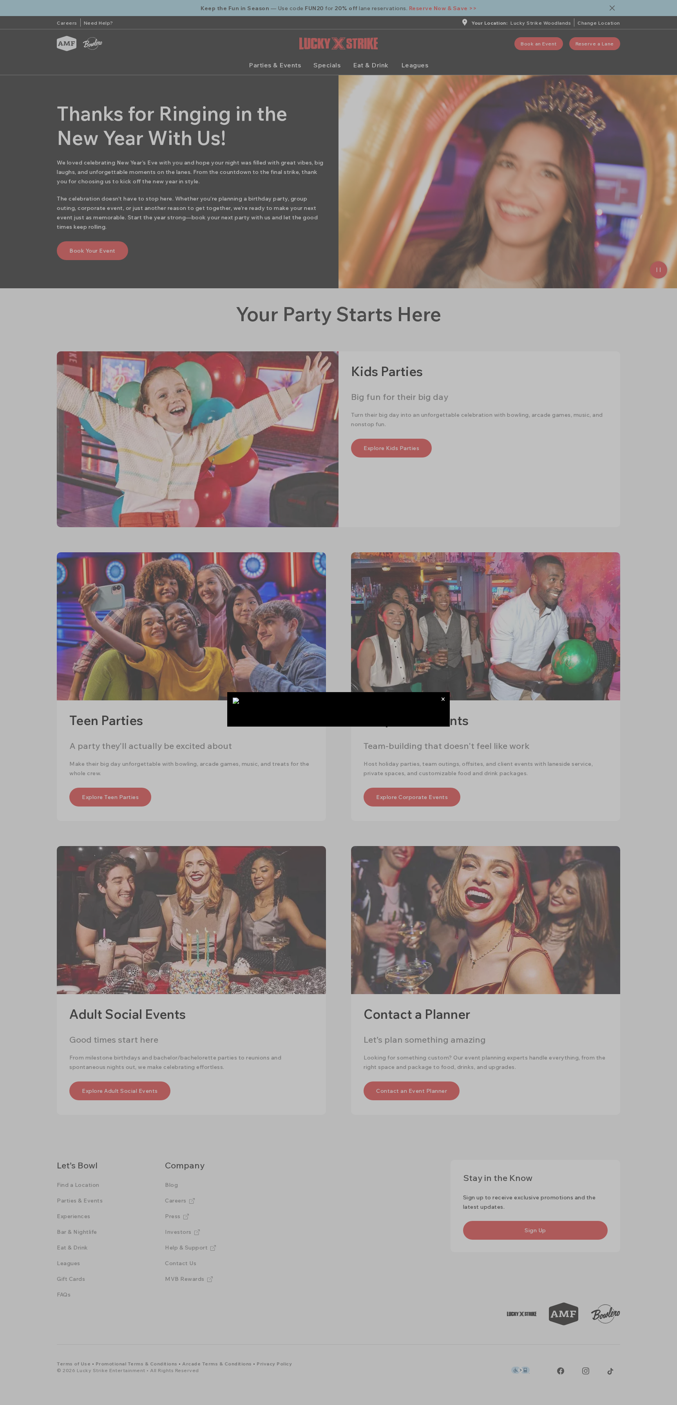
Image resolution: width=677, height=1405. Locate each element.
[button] (443, 699)
